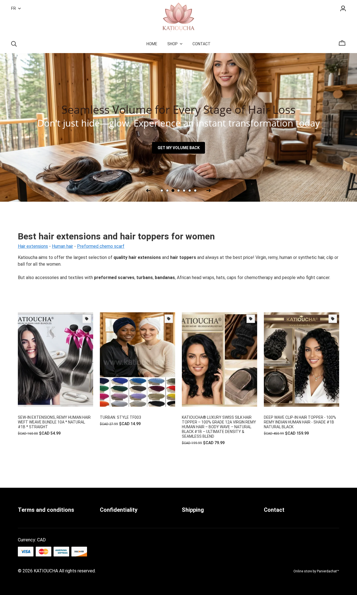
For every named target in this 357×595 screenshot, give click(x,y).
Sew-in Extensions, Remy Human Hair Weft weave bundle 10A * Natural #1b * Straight (54, 422)
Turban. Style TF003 (120, 417)
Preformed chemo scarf (100, 246)
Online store (302, 571)
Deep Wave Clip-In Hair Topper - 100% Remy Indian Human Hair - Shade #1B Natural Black (300, 422)
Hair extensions (33, 246)
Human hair (62, 246)
